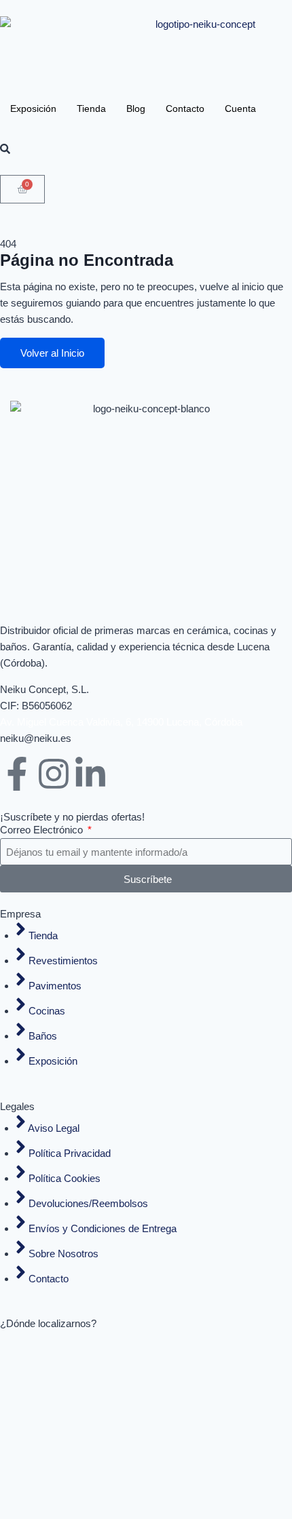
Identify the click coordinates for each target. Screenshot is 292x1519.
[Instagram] (54, 774)
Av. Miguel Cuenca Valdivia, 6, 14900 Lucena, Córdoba (121, 722)
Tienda (91, 108)
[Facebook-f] (17, 774)
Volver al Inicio (52, 353)
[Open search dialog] (5, 149)
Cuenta (240, 108)
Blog (135, 108)
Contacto (185, 108)
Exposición (33, 108)
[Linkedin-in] (90, 774)
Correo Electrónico (43, 829)
